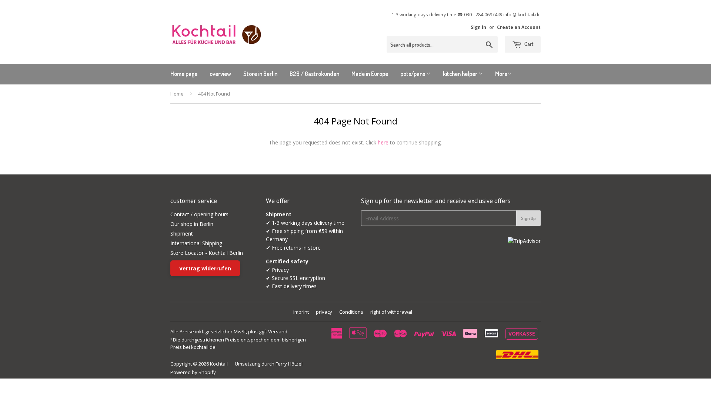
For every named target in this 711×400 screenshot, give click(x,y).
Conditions (351, 312)
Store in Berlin (260, 73)
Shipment (181, 233)
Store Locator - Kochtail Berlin (206, 252)
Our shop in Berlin (191, 223)
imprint (301, 312)
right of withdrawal (391, 312)
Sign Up (528, 218)
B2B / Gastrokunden (314, 73)
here (383, 142)
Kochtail (219, 363)
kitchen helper (460, 73)
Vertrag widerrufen (205, 268)
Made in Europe (369, 73)
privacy (324, 312)
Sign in (478, 27)
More (501, 73)
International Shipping (196, 243)
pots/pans (413, 73)
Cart (528, 44)
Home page (183, 73)
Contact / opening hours (199, 214)
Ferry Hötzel (289, 363)
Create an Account (519, 27)
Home (177, 93)
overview (220, 73)
